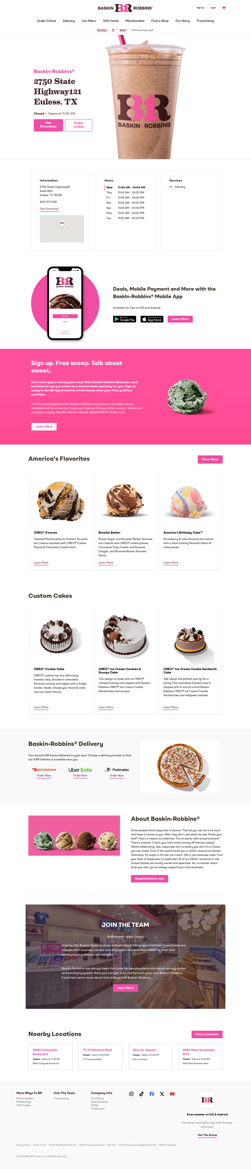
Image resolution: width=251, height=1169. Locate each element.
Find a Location (207, 1034)
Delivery (69, 21)
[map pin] (62, 224)
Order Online (46, 21)
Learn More (180, 319)
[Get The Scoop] (207, 1100)
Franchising (205, 21)
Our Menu (89, 21)
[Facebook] (152, 1093)
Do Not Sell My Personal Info (62, 1145)
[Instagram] (131, 1093)
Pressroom (98, 1109)
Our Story (182, 21)
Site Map (111, 1145)
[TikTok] (141, 1093)
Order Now (44, 775)
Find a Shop (160, 21)
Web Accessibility (167, 1145)
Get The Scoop (207, 1135)
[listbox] (125, 519)
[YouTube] (172, 1093)
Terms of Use (39, 1145)
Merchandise (135, 21)
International (99, 1102)
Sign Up (200, 8)
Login (213, 8)
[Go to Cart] (222, 8)
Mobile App (23, 1102)
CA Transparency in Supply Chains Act (137, 1145)
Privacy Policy (23, 1145)
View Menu (210, 459)
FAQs (94, 1105)
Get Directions (48, 124)
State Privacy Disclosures (91, 1145)
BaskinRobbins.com (149, 878)
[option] (60, 519)
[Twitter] (162, 1093)
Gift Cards (111, 21)
